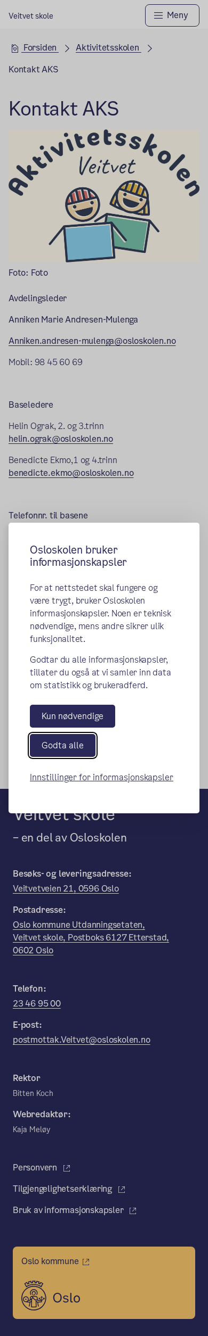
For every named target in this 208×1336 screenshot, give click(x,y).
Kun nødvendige (72, 716)
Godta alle (63, 745)
